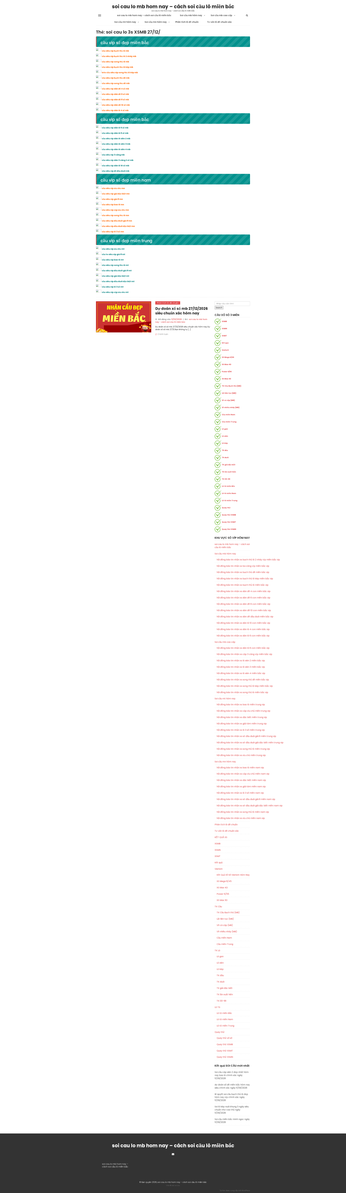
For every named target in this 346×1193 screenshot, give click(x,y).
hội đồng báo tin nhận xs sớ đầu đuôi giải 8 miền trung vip (233, 736)
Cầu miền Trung (229, 422)
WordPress (246, 1190)
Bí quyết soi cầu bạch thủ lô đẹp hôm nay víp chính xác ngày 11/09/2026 (231, 1097)
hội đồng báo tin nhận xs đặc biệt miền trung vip (233, 717)
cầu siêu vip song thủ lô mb (115, 61)
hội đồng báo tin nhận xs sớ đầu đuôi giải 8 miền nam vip (233, 799)
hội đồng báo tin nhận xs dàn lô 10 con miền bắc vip (233, 623)
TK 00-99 (226, 479)
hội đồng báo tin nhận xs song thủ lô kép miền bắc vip (233, 686)
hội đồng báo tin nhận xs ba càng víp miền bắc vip (233, 566)
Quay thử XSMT (229, 522)
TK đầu (225, 450)
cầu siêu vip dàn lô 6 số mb (115, 127)
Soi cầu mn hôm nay (156, 22)
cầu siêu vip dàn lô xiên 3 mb (116, 144)
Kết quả (225, 343)
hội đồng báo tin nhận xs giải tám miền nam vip (233, 786)
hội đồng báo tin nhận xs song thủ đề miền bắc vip (233, 679)
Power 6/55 (227, 371)
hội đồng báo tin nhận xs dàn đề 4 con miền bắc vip (233, 591)
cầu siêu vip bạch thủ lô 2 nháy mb (119, 56)
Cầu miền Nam (228, 414)
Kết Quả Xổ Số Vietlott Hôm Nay (233, 874)
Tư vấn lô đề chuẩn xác (219, 22)
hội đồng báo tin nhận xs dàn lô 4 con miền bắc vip (233, 629)
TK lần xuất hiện (229, 472)
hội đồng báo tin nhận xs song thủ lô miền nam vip (233, 812)
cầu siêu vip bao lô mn (113, 204)
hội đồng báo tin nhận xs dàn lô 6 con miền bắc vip (233, 635)
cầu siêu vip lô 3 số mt (113, 286)
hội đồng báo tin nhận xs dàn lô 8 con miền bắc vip (233, 648)
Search (219, 307)
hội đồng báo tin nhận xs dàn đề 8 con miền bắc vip (233, 604)
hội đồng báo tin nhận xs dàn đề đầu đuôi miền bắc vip (233, 616)
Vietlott (225, 350)
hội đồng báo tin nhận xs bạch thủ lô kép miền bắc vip (233, 578)
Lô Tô (217, 1007)
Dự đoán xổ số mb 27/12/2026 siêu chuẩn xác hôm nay (181, 311)
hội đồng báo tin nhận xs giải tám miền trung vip (233, 723)
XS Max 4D (226, 364)
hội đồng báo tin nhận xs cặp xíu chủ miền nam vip (233, 773)
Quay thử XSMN (229, 529)
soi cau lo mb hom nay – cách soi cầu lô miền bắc (173, 6)
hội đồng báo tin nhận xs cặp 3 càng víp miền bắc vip (233, 654)
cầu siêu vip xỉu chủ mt (113, 249)
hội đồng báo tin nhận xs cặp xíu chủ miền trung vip (233, 710)
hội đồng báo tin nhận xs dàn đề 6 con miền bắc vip (233, 597)
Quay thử (226, 508)
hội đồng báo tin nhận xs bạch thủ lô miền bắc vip (233, 585)
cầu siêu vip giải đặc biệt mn (116, 193)
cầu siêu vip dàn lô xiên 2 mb (116, 138)
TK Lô (217, 950)
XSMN (224, 328)
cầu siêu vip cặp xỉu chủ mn (115, 210)
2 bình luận (163, 334)
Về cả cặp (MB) (228, 400)
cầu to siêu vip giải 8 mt (113, 254)
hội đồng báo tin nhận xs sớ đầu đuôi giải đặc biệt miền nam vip (233, 805)
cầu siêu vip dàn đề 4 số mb (115, 88)
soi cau (177, 1185)
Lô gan (225, 429)
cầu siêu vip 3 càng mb (113, 154)
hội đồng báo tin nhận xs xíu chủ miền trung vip (233, 755)
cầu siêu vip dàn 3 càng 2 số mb (117, 160)
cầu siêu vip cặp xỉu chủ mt (115, 292)
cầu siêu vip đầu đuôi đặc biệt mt (118, 281)
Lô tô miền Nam (229, 493)
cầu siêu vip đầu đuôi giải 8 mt (117, 270)
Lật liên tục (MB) (229, 393)
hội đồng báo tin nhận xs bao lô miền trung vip (233, 704)
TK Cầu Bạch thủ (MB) (231, 386)
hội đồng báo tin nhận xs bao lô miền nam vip (233, 767)
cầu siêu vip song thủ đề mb (116, 83)
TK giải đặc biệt (228, 465)
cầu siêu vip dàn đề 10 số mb (116, 105)
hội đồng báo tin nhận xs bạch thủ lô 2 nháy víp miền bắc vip (233, 559)
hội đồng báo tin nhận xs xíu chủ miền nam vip (233, 818)
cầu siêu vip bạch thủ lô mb (115, 51)
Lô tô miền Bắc (228, 486)
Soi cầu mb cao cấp (221, 15)
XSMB (224, 321)
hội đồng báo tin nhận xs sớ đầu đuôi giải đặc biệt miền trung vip (233, 742)
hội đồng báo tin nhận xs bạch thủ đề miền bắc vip (233, 572)
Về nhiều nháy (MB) (230, 407)
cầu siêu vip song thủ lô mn (115, 215)
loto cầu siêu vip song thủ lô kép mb (120, 72)
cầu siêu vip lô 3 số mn (113, 231)
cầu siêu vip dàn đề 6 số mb (115, 94)
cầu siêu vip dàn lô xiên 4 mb (116, 149)
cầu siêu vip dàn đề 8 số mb (115, 99)
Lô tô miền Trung (229, 500)
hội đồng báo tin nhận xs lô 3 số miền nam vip (233, 792)
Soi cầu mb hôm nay (191, 15)
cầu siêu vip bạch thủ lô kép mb (117, 67)
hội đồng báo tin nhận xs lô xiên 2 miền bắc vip (233, 660)
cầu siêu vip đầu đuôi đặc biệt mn (118, 226)
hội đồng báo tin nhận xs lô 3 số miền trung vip (233, 730)
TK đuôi (225, 457)
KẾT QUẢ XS (221, 837)
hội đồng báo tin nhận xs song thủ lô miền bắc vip (233, 692)
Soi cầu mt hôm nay (125, 22)
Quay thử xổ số (224, 1038)
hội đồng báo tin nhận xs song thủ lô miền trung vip (233, 748)
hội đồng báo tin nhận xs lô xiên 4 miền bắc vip (233, 673)
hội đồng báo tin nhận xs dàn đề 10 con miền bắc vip (233, 610)
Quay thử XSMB (229, 515)
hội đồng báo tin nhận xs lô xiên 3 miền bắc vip (233, 666)
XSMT (224, 336)
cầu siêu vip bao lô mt (113, 259)
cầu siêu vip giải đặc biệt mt (115, 276)
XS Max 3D (226, 379)
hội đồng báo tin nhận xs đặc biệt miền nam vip (233, 780)
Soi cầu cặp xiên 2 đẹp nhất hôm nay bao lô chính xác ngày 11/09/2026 (232, 1075)
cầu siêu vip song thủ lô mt (115, 265)
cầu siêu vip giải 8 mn (112, 199)
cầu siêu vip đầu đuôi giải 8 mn (117, 220)
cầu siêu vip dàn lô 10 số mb (115, 165)
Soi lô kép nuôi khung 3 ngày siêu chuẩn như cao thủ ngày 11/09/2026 (232, 1109)
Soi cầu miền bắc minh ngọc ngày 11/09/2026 (232, 1121)
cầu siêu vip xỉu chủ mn (113, 188)
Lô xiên (225, 436)
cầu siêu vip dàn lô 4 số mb (115, 110)
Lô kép (225, 443)
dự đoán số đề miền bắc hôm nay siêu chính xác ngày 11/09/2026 (232, 1086)
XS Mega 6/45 (228, 357)
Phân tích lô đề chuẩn (187, 22)
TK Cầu (218, 906)
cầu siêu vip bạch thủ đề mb (115, 78)
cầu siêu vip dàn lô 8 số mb (115, 133)
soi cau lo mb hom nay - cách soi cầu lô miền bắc (181, 320)
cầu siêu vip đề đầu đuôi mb (115, 171)
